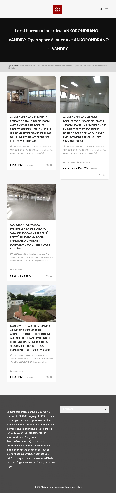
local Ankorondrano (21, 147)
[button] (48, 165)
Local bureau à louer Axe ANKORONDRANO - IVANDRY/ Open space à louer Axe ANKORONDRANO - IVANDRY (31, 150)
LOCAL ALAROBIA (21, 254)
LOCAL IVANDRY (25, 362)
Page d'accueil (13, 66)
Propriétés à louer (42, 153)
